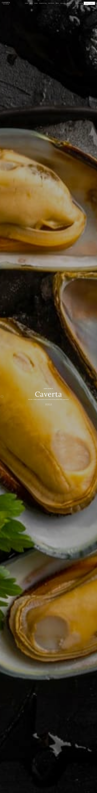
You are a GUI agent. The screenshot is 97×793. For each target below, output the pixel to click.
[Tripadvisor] (82, 3)
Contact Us (48, 404)
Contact (62, 3)
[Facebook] (76, 3)
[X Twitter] (78, 3)
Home (26, 3)
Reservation (43, 3)
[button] (2, 396)
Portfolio (51, 3)
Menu (31, 3)
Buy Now (69, 3)
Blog (57, 3)
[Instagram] (80, 3)
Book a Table (89, 3)
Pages (36, 3)
